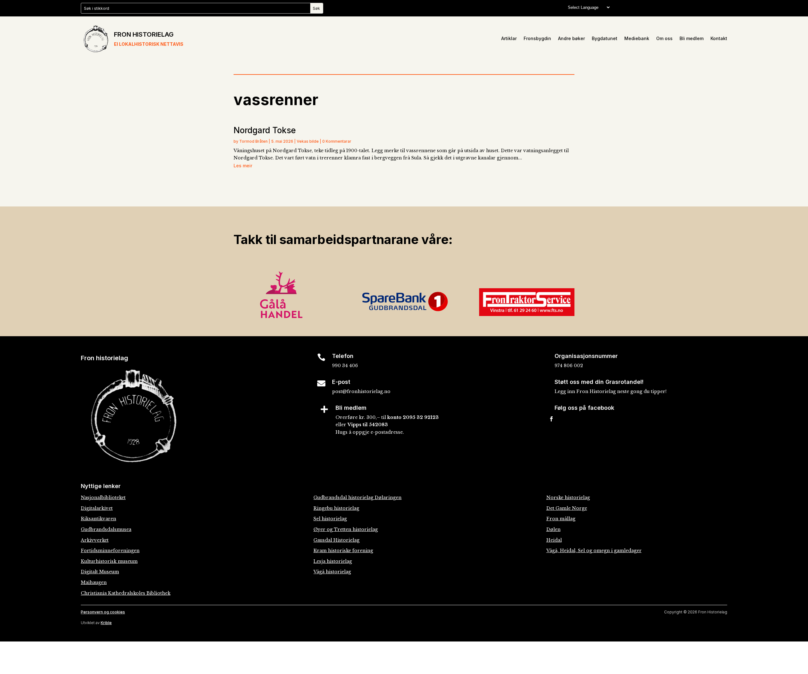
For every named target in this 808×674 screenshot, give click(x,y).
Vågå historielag (332, 572)
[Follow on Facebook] (551, 419)
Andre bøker (571, 38)
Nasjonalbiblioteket (103, 497)
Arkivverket (95, 540)
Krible (106, 622)
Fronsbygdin (537, 38)
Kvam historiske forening (343, 550)
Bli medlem (692, 38)
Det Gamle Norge (566, 508)
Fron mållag (560, 519)
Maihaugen (94, 582)
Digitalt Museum (100, 572)
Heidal (554, 540)
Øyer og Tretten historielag (345, 529)
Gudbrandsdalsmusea (106, 529)
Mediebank (636, 38)
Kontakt (718, 38)
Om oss (664, 38)
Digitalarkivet (97, 508)
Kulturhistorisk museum (109, 561)
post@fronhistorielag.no (361, 391)
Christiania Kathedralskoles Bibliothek (125, 593)
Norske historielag (568, 497)
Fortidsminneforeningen (110, 550)
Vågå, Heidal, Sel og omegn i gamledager (594, 550)
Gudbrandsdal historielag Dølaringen (357, 497)
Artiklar (509, 38)
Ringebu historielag (336, 508)
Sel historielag (330, 519)
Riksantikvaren (98, 519)
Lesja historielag (332, 561)
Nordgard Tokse (265, 130)
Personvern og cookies (103, 612)
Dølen (553, 529)
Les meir (243, 165)
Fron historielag (144, 34)
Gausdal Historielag (336, 540)
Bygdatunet (604, 38)
